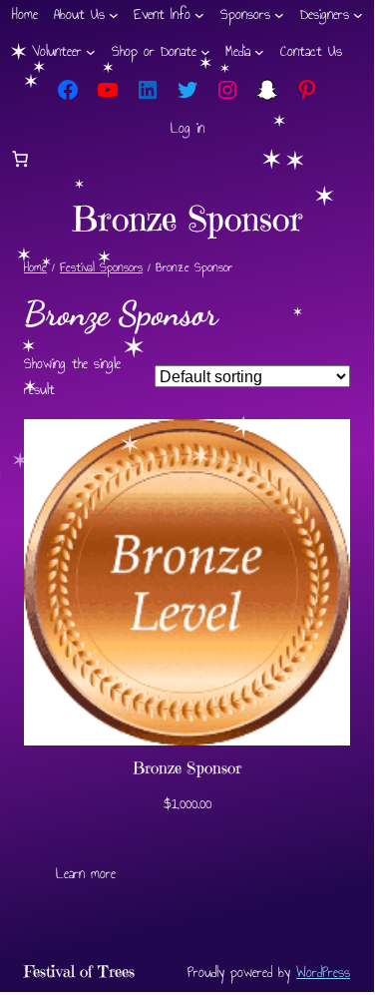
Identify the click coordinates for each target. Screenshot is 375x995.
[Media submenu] (259, 52)
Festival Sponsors (101, 267)
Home (35, 267)
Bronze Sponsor (187, 767)
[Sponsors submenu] (279, 15)
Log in (187, 128)
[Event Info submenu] (199, 15)
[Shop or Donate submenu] (205, 52)
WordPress (323, 972)
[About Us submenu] (114, 15)
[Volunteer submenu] (91, 52)
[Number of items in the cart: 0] (20, 159)
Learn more (86, 873)
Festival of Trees (79, 971)
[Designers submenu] (358, 15)
